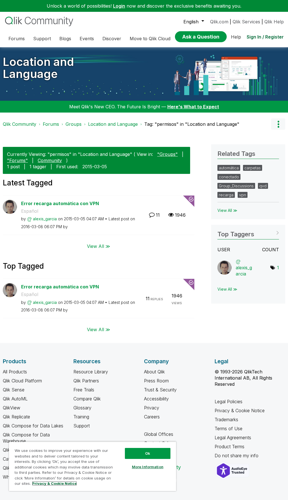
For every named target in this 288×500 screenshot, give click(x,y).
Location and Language (38, 68)
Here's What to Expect (193, 106)
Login (119, 6)
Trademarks (226, 419)
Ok (147, 453)
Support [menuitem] (42, 38)
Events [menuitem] (87, 38)
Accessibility (156, 399)
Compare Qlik (87, 399)
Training (81, 417)
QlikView (11, 408)
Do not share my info (237, 455)
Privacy (151, 408)
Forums (51, 124)
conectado (229, 176)
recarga (226, 194)
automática (229, 167)
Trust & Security (160, 390)
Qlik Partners (86, 381)
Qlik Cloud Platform (22, 381)
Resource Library (90, 372)
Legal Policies (228, 401)
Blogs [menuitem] (65, 38)
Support (81, 426)
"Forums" (17, 160)
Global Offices (158, 434)
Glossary (82, 408)
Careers (152, 417)
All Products (15, 372)
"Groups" (167, 154)
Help (236, 37)
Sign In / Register (265, 37)
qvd (263, 185)
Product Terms (229, 446)
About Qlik (154, 372)
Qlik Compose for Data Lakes (33, 426)
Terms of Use (228, 428)
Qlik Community (19, 124)
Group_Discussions (236, 185)
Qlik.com (219, 21)
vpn (242, 194)
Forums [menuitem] (16, 38)
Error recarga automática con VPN (60, 203)
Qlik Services (246, 21)
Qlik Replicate (16, 417)
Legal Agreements (233, 437)
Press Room (156, 381)
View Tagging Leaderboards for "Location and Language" (248, 232)
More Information (147, 467)
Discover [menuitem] (111, 38)
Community (50, 160)
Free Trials (83, 390)
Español (29, 211)
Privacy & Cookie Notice (240, 410)
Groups (74, 124)
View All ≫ (98, 246)
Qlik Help (274, 21)
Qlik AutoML (15, 399)
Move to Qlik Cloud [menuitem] (150, 38)
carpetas (252, 167)
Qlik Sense (13, 390)
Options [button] (278, 124)
